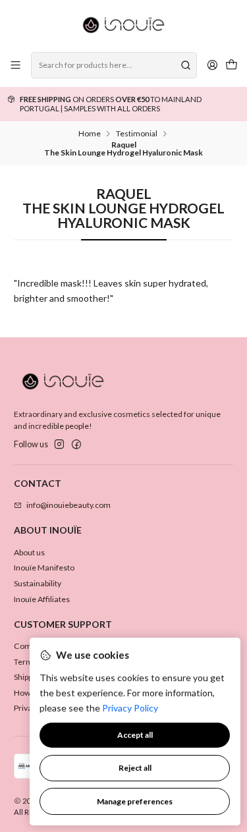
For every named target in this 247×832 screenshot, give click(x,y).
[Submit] (186, 65)
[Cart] (231, 65)
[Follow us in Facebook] (76, 445)
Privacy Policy (130, 707)
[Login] (212, 65)
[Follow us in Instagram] (59, 445)
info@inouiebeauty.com (68, 505)
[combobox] (113, 65)
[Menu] (15, 65)
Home (89, 134)
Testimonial (136, 134)
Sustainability (37, 583)
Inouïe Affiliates (42, 599)
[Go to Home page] (123, 25)
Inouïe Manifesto (44, 567)
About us (29, 552)
